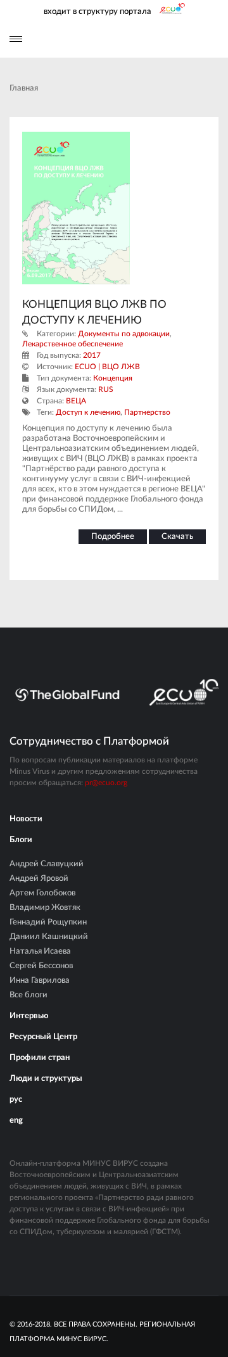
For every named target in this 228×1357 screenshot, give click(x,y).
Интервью (29, 1016)
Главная (24, 88)
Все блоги (29, 995)
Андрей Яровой (39, 878)
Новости (26, 819)
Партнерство (147, 412)
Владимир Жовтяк (45, 908)
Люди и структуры (46, 1079)
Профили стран (40, 1058)
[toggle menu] (16, 39)
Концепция (112, 378)
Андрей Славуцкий (47, 864)
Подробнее (112, 537)
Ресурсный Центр (43, 1037)
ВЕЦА (76, 401)
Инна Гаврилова (40, 980)
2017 (92, 355)
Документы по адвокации (124, 334)
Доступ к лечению (88, 412)
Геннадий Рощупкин (48, 922)
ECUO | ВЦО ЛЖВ (107, 366)
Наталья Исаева (40, 951)
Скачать (177, 537)
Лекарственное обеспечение (72, 344)
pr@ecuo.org (106, 782)
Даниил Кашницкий (49, 937)
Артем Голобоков (42, 893)
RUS (105, 389)
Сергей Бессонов (41, 966)
